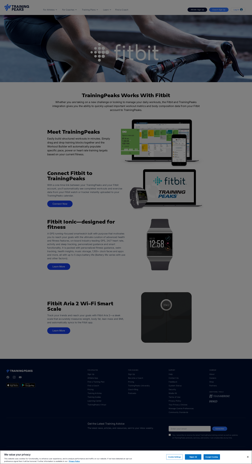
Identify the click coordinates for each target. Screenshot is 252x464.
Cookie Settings (174, 457)
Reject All (193, 457)
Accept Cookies (211, 457)
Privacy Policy (74, 461)
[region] (126, 457)
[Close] (248, 457)
